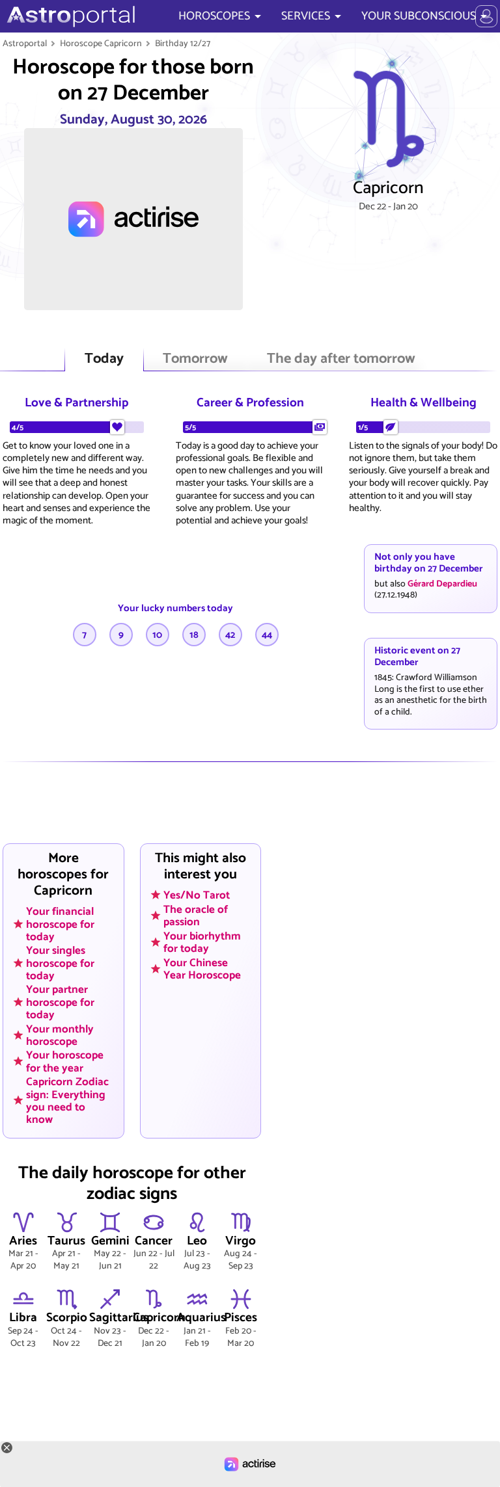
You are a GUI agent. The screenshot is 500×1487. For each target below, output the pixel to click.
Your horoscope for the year (65, 1061)
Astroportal (25, 43)
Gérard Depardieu (442, 584)
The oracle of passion (195, 915)
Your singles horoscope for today (60, 962)
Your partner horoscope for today (60, 1001)
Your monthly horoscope (60, 1034)
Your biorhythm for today (202, 941)
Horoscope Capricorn (101, 43)
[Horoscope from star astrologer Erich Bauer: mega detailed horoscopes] (69, 16)
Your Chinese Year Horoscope (202, 968)
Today (104, 359)
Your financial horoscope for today (60, 923)
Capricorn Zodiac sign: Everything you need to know (67, 1100)
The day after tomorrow (341, 359)
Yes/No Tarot (196, 895)
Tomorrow (195, 359)
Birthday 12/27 (182, 43)
